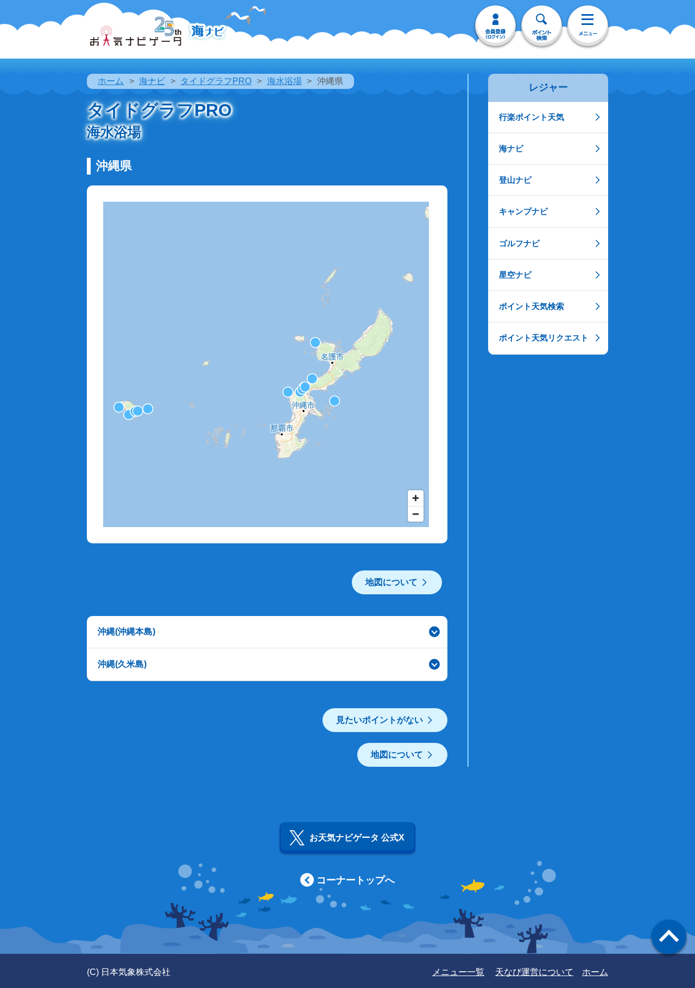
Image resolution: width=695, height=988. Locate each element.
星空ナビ (515, 274)
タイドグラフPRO (215, 81)
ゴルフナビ (519, 243)
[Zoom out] (416, 514)
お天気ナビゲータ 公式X (357, 837)
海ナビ (152, 81)
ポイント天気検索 (531, 306)
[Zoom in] (416, 498)
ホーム (111, 81)
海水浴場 (284, 81)
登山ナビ (515, 179)
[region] (266, 364)
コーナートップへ (356, 880)
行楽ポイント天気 (531, 116)
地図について (391, 582)
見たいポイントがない (379, 719)
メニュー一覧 (458, 972)
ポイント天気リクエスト (544, 337)
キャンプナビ (523, 211)
